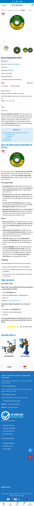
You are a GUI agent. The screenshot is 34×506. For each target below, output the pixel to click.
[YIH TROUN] (25, 367)
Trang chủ (3, 10)
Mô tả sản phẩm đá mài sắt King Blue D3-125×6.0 (15, 132)
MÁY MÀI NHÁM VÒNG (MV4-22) (25, 356)
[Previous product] (29, 10)
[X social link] (14, 1)
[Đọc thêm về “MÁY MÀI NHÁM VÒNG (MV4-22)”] (29, 344)
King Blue (11, 70)
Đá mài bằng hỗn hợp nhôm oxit (12, 96)
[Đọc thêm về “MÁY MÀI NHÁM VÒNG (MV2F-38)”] (13, 344)
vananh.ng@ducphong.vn (14, 404)
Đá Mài (23, 10)
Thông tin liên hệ (6, 140)
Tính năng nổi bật (9, 134)
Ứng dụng (7, 138)
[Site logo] (17, 5)
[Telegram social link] (21, 1)
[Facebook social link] (12, 1)
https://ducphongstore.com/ (14, 300)
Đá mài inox (24, 96)
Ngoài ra (8, 136)
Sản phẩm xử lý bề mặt (14, 10)
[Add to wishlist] (13, 341)
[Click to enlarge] (4, 41)
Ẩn (19, 129)
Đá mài (6, 67)
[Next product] (32, 10)
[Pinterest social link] (17, 1)
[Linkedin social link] (19, 1)
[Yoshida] (9, 367)
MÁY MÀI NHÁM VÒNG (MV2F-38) (9, 356)
